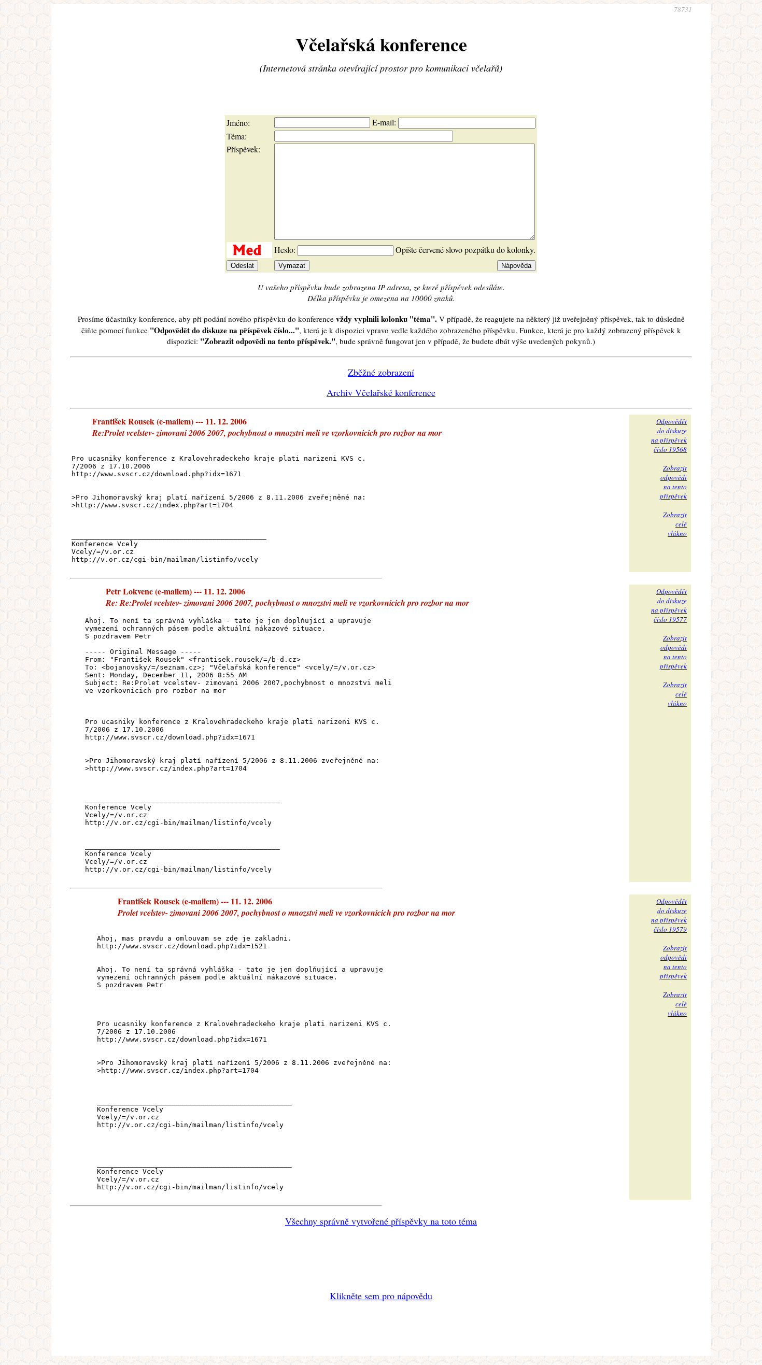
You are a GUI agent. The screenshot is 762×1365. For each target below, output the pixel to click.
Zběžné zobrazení (381, 372)
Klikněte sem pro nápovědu (381, 1295)
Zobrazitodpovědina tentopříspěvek (673, 482)
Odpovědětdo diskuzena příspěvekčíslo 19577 (669, 605)
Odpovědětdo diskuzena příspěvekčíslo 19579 (669, 915)
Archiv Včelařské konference (381, 392)
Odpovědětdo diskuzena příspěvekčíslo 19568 (669, 435)
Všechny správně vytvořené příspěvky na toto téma (381, 1221)
